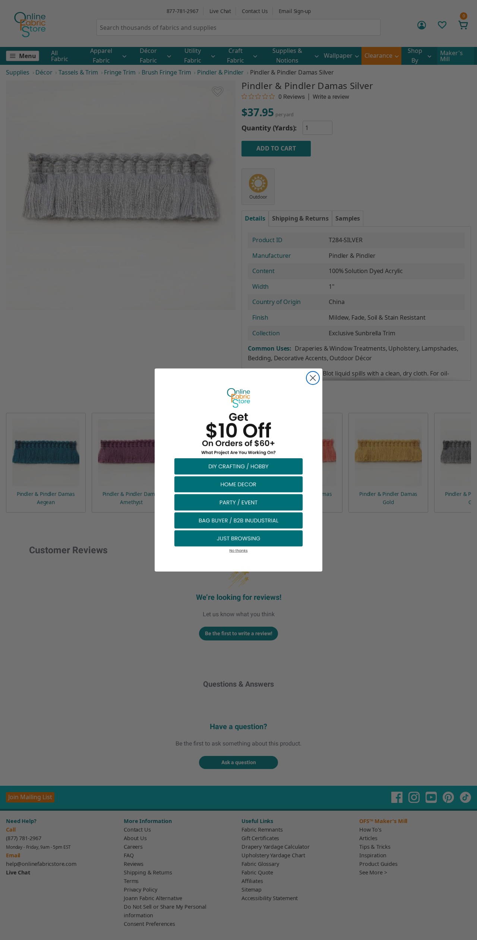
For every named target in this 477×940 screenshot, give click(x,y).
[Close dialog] (312, 377)
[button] (238, 465)
